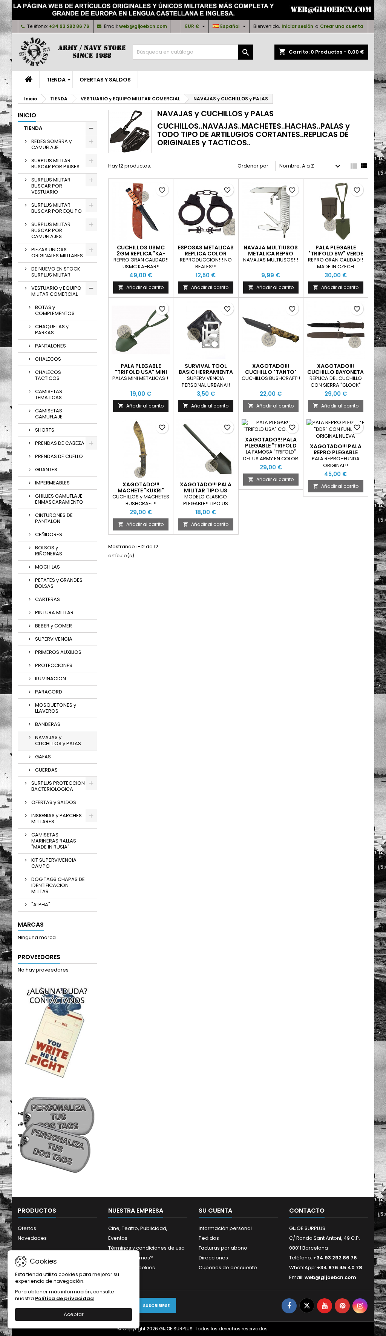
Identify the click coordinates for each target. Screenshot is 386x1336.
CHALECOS (48, 359)
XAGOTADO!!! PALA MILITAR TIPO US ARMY (205, 490)
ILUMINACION (50, 678)
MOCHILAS (47, 566)
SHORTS (44, 430)
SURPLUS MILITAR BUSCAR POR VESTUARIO (50, 185)
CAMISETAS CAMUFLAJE (49, 413)
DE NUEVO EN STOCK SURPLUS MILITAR (55, 271)
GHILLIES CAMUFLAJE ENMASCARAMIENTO (59, 499)
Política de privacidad (64, 1298)
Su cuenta (215, 1210)
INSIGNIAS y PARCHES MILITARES (56, 818)
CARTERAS (47, 599)
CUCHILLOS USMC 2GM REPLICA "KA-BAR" (140, 253)
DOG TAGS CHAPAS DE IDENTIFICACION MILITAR (58, 885)
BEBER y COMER (53, 625)
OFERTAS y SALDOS (105, 79)
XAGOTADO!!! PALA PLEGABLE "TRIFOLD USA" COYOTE (271, 445)
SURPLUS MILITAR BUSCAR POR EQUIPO (56, 208)
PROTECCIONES (53, 665)
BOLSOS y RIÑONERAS (48, 550)
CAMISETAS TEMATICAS (48, 394)
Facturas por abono (223, 1247)
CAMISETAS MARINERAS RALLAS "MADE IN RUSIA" (53, 840)
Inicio (27, 115)
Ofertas (27, 1228)
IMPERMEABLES (52, 482)
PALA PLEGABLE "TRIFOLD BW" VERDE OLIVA (335, 253)
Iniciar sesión (297, 26)
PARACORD (48, 691)
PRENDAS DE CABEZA (59, 443)
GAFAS (43, 756)
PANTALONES (50, 345)
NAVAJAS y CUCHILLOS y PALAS (58, 740)
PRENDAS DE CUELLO (59, 456)
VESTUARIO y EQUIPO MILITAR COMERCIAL (56, 291)
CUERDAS (46, 769)
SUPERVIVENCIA (53, 639)
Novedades (32, 1238)
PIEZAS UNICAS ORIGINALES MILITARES (57, 252)
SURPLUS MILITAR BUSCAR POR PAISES (55, 163)
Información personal (225, 1228)
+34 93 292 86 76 (69, 26)
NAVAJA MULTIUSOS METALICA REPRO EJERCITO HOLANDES (270, 253)
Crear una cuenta (341, 26)
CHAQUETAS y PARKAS (52, 329)
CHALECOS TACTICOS (48, 375)
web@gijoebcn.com (143, 26)
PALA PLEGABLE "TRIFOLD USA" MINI (141, 369)
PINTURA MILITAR (54, 612)
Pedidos (209, 1238)
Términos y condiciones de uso (146, 1247)
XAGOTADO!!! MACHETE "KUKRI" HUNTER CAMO (141, 490)
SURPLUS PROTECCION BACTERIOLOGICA (58, 786)
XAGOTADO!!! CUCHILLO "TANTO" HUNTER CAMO (271, 372)
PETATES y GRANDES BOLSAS (59, 583)
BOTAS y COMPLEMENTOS (55, 310)
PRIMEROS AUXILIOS (58, 652)
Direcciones (213, 1257)
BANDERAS (47, 724)
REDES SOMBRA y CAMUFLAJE (51, 144)
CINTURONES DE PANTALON (54, 518)
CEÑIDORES (48, 534)
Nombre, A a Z (310, 166)
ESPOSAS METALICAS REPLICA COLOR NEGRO (206, 253)
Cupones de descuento (228, 1267)
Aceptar (74, 1314)
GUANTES (46, 469)
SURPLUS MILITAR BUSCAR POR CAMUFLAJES (50, 230)
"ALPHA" (40, 904)
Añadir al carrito (141, 287)
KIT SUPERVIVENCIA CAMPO (54, 863)
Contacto (307, 1210)
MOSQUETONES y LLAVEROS (55, 708)
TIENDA (56, 79)
